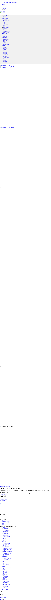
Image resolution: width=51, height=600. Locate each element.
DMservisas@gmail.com (3, 499)
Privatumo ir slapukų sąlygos (6, 522)
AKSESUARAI (4, 55)
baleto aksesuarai (34, 493)
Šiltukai (4, 569)
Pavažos (4, 23)
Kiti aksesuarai (5, 62)
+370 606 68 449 (2, 500)
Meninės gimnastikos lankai (7, 549)
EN (2, 6)
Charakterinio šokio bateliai (6, 39)
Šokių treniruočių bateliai (6, 44)
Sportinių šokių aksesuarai (7, 584)
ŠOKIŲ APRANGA (4, 45)
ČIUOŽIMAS (3, 527)
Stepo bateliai (4, 43)
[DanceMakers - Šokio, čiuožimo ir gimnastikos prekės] (2, 12)
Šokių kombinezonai (5, 50)
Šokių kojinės (5, 577)
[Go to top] (15, 526)
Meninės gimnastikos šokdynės (7, 552)
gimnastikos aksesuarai (45, 493)
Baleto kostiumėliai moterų (6, 46)
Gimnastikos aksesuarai (6, 36)
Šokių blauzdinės (5, 52)
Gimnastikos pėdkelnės (6, 29)
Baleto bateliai (4, 38)
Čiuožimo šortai (5, 533)
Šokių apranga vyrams (5, 54)
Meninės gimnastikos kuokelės (7, 550)
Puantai (4, 41)
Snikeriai (4, 562)
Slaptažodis (2, 594)
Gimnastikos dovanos (6, 555)
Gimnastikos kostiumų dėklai (6, 35)
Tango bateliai (5, 565)
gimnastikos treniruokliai (3, 494)
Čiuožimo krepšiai (5, 531)
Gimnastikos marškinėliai (6, 27)
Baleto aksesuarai (5, 56)
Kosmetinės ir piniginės (6, 57)
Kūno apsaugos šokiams (6, 582)
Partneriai (3, 524)
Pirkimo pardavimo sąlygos (5, 520)
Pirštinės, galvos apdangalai (6, 21)
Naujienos (3, 4)
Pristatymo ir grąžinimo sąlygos (6, 521)
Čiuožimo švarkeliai (6, 534)
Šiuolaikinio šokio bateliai (6, 564)
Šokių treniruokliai (5, 61)
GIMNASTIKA (4, 25)
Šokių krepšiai (4, 60)
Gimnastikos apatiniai (6, 545)
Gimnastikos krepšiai (5, 34)
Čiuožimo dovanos (5, 15)
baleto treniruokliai (39, 493)
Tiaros (4, 587)
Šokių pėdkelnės (5, 53)
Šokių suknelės (5, 48)
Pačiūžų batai (5, 537)
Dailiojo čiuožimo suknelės (6, 20)
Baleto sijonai (4, 49)
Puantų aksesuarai (5, 59)
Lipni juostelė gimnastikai (6, 32)
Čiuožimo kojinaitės (5, 17)
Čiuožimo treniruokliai (5, 24)
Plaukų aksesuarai (5, 58)
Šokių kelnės (4, 51)
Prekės (1, 486)
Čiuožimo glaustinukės (6, 529)
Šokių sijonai (5, 572)
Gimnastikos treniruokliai (17, 493)
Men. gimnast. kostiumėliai (6, 26)
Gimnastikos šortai (5, 30)
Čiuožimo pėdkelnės (5, 18)
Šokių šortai (5, 574)
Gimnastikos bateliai (5, 28)
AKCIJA (3, 63)
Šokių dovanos (5, 579)
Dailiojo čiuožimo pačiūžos (6, 22)
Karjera (3, 523)
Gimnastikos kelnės (6, 544)
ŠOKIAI (23, 493)
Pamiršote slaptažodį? (3, 597)
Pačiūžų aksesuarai (6, 539)
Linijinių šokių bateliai (6, 560)
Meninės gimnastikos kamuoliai (6, 33)
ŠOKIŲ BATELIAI (4, 37)
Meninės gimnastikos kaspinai (6, 31)
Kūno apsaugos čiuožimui (7, 535)
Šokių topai (4, 47)
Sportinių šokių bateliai (5, 42)
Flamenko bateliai (5, 559)
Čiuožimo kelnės (5, 16)
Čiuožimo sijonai (5, 532)
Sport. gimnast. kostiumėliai (7, 542)
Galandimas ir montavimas (7, 540)
